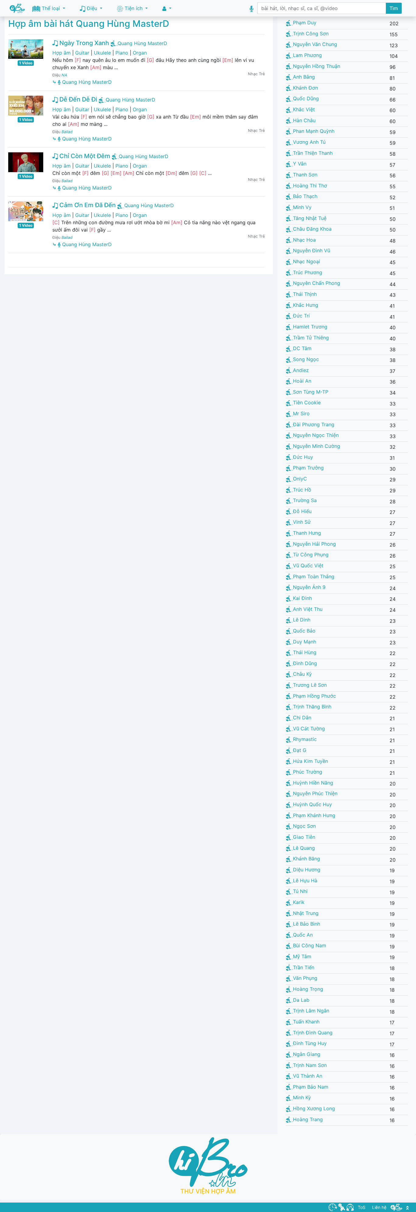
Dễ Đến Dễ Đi (77, 99)
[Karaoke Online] (341, 1207)
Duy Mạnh (304, 642)
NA (64, 75)
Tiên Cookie (307, 402)
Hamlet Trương (310, 327)
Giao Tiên (304, 837)
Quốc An (303, 935)
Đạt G (299, 750)
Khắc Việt (304, 109)
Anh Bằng (304, 77)
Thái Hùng (304, 652)
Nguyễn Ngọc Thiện (316, 435)
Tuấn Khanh (306, 1022)
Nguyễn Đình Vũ (311, 250)
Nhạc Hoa (304, 240)
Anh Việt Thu (308, 609)
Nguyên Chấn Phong (316, 283)
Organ (140, 53)
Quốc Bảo (304, 631)
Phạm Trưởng (308, 468)
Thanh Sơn (305, 175)
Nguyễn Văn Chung (315, 44)
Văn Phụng (305, 978)
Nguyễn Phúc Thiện (315, 793)
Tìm (394, 8)
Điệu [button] (92, 8)
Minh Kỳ (302, 1097)
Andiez (301, 370)
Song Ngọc (306, 359)
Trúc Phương (307, 272)
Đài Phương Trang (313, 424)
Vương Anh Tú (309, 142)
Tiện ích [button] (133, 8)
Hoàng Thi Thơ (310, 186)
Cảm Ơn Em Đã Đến (87, 205)
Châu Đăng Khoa (312, 229)
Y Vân (299, 164)
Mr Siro (301, 413)
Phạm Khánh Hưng (314, 815)
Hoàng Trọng (308, 989)
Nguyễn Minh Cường (316, 446)
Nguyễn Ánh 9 (309, 587)
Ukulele (102, 53)
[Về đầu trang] (407, 1207)
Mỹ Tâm (302, 956)
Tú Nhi (300, 891)
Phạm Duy (304, 22)
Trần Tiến (303, 967)
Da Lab (301, 1000)
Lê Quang (304, 848)
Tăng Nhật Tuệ (309, 218)
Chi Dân (302, 717)
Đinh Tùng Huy (310, 1043)
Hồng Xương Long (314, 1108)
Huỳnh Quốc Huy (312, 804)
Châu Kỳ (302, 674)
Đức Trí (301, 316)
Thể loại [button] (51, 8)
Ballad (67, 131)
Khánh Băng (306, 859)
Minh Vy (302, 207)
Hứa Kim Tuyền (310, 761)
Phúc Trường (307, 772)
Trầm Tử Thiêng (311, 338)
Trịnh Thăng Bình (312, 706)
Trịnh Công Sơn (311, 33)
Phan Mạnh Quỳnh (313, 131)
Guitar (82, 53)
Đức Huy (303, 457)
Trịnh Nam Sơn (310, 1065)
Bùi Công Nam (309, 945)
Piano (121, 53)
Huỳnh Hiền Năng (313, 783)
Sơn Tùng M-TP (310, 392)
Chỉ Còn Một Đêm (84, 156)
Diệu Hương (306, 869)
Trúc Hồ (302, 490)
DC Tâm (302, 348)
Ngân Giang (306, 1054)
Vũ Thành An (307, 1076)
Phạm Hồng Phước (314, 696)
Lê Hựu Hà (305, 880)
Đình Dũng (305, 663)
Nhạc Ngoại (306, 261)
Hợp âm (61, 53)
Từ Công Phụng (311, 554)
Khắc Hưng (305, 305)
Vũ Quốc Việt (308, 565)
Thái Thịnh (305, 294)
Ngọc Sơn (304, 826)
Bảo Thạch (305, 196)
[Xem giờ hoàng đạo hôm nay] (333, 1207)
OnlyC (300, 479)
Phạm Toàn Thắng (313, 576)
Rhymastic (305, 739)
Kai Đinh (302, 598)
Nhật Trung (306, 913)
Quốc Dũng (306, 98)
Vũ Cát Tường (309, 728)
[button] (167, 8)
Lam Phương (307, 55)
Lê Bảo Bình (306, 924)
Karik (299, 902)
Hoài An (302, 381)
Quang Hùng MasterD (142, 43)
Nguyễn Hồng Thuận (316, 66)
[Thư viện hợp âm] (396, 1207)
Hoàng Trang (308, 1119)
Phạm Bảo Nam (310, 1087)
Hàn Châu (304, 120)
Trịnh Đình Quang (313, 1032)
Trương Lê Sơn (310, 685)
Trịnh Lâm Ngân (311, 1011)
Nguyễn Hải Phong (314, 544)
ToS (361, 1207)
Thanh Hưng (307, 533)
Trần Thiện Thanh (313, 153)
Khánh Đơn (305, 88)
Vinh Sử (302, 522)
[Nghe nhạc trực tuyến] (350, 1207)
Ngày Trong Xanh (83, 43)
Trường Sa (305, 500)
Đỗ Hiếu (302, 511)
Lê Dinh (301, 620)
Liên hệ (379, 1207)
